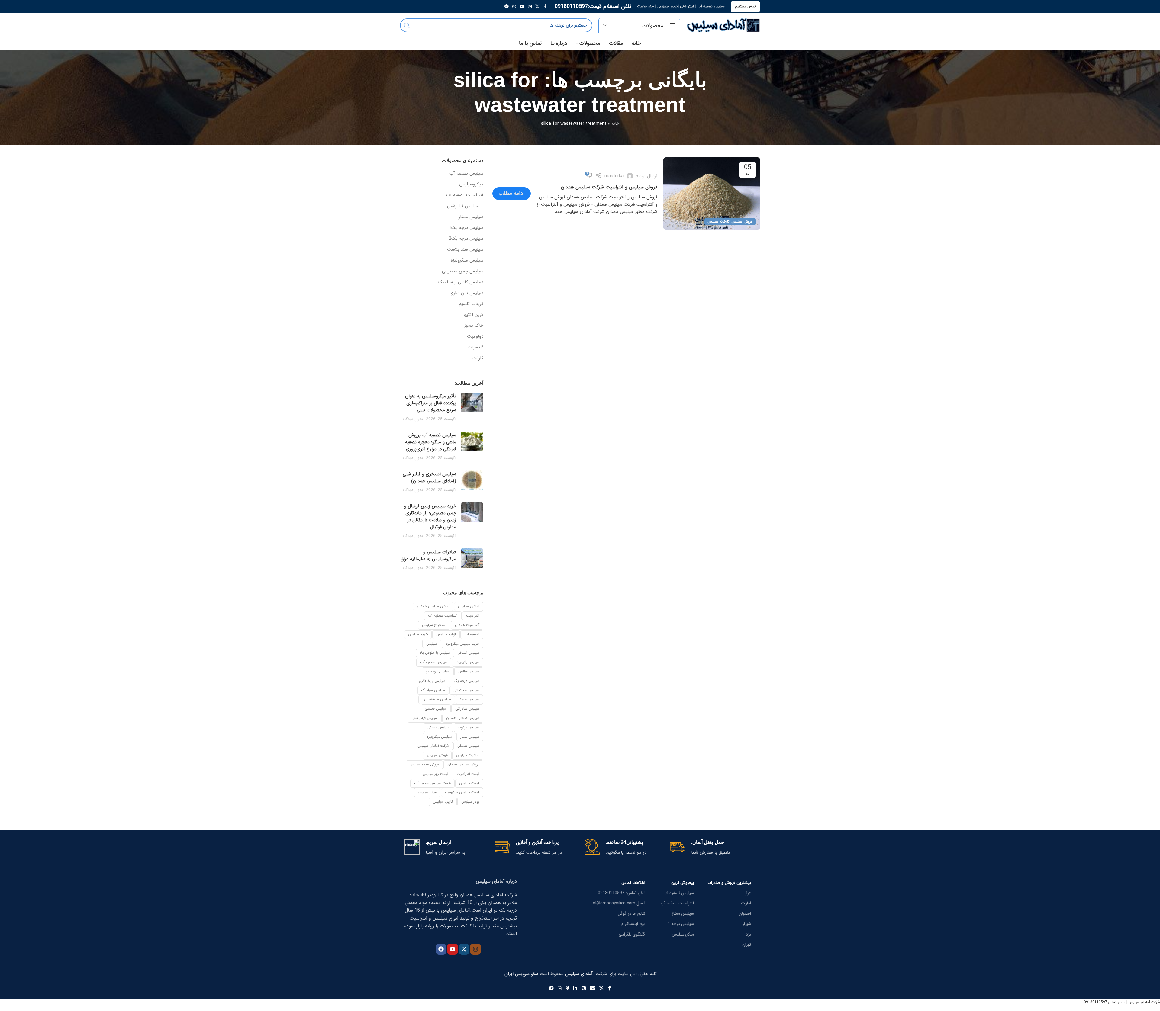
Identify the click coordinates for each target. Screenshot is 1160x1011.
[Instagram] (475, 949)
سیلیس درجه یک (466, 681)
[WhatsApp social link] (514, 6)
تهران (746, 944)
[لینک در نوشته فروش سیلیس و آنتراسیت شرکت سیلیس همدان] (711, 193)
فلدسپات (475, 347)
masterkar (614, 176)
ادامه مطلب (511, 193)
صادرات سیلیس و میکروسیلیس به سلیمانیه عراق (428, 555)
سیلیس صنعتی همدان (462, 718)
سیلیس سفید (469, 699)
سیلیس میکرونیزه (467, 260)
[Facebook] (441, 949)
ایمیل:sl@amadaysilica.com (619, 903)
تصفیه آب (471, 634)
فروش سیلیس (742, 221)
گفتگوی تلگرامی (632, 934)
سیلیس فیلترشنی (463, 206)
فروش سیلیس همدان (463, 764)
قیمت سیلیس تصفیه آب (432, 783)
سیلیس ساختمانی (466, 690)
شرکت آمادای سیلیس (433, 746)
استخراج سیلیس (434, 625)
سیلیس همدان (468, 746)
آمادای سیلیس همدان (433, 606)
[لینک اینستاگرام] (529, 6)
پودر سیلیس (470, 801)
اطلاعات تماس (633, 882)
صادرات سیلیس (467, 755)
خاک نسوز (473, 326)
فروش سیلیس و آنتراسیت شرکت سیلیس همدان (609, 187)
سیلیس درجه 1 (681, 923)
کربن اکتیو (473, 315)
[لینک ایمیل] (592, 988)
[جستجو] (407, 25)
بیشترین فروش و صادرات (729, 882)
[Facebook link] (545, 6)
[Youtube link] (522, 6)
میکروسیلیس (471, 184)
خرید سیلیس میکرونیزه (462, 644)
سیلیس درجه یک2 (466, 239)
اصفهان (745, 913)
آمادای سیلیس (468, 606)
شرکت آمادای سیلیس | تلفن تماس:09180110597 (1122, 1002)
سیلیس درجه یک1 (466, 228)
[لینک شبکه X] (537, 6)
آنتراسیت (472, 615)
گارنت (477, 358)
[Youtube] (452, 949)
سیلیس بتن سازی (466, 293)
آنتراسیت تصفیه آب (464, 195)
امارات (746, 903)
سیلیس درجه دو (438, 671)
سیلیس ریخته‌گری (432, 681)
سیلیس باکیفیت (467, 662)
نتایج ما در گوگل (631, 913)
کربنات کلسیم (471, 304)
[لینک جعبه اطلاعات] (712, 847)
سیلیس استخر (469, 653)
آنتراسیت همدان (467, 625)
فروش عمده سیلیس (424, 764)
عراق (747, 893)
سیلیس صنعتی (436, 708)
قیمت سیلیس (469, 783)
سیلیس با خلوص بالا (435, 653)
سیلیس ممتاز (471, 217)
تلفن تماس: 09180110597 (621, 893)
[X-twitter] (464, 949)
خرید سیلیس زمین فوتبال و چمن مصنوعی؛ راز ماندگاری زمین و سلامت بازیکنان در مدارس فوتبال (430, 516)
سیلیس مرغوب (468, 727)
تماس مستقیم (745, 6)
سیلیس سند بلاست (465, 249)
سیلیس (431, 644)
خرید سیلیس (418, 634)
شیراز (747, 923)
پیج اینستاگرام (633, 923)
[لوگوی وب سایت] (723, 25)
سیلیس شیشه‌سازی (436, 699)
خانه (615, 123)
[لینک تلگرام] (507, 6)
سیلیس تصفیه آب (466, 173)
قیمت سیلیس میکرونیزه (462, 792)
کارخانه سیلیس (718, 221)
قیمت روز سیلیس (435, 774)
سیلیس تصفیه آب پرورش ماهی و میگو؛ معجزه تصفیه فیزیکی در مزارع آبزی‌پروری (430, 442)
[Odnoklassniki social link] (567, 988)
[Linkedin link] (575, 988)
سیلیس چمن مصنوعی (462, 271)
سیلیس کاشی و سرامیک (460, 282)
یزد (748, 934)
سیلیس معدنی (438, 727)
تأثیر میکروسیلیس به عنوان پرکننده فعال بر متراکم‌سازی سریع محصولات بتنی (430, 403)
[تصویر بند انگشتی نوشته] (472, 407)
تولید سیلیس (446, 634)
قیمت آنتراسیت (468, 774)
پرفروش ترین (682, 882)
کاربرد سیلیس (443, 801)
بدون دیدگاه (413, 419)
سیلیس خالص (468, 671)
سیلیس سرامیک (433, 690)
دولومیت (475, 336)
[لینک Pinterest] (583, 988)
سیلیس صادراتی (467, 708)
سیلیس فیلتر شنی (424, 718)
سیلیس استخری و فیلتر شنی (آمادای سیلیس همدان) (429, 477)
